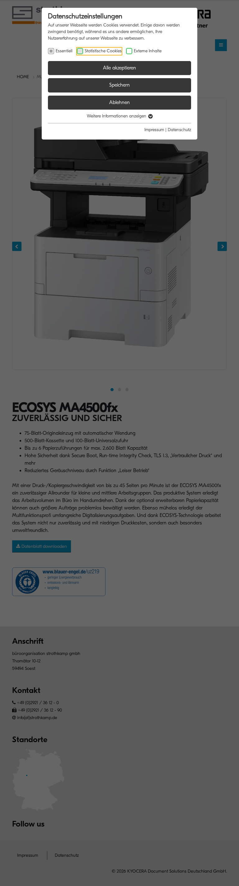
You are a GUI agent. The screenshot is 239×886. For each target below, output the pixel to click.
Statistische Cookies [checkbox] (103, 51)
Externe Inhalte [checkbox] (148, 51)
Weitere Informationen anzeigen (117, 116)
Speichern (119, 85)
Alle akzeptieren (119, 68)
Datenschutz (179, 129)
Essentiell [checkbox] (64, 51)
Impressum (154, 129)
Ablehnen (119, 102)
